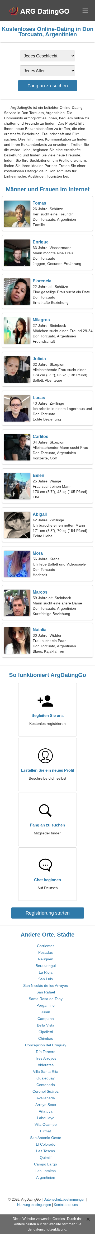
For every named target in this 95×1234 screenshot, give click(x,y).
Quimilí (45, 1157)
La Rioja (46, 972)
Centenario (45, 1085)
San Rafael (45, 992)
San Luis (45, 979)
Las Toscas (45, 1151)
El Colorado (45, 1144)
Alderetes (46, 1065)
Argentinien (45, 1177)
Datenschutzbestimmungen (64, 1199)
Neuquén (45, 959)
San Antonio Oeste (45, 1138)
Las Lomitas (45, 1171)
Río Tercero (45, 1052)
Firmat (45, 1131)
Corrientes (45, 946)
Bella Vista (45, 1025)
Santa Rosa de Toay (46, 999)
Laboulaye (45, 1118)
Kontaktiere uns (66, 1205)
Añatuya (46, 1111)
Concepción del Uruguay (45, 1045)
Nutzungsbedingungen (34, 1205)
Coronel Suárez (45, 1091)
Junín (45, 1012)
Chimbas (45, 1038)
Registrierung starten (48, 913)
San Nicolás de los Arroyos (45, 985)
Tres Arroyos (45, 1058)
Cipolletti (46, 1032)
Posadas (45, 952)
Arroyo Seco (45, 1104)
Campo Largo (45, 1164)
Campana (45, 1018)
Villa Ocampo (46, 1124)
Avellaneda (45, 1098)
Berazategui (46, 966)
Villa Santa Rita (45, 1071)
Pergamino (45, 1005)
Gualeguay (45, 1078)
